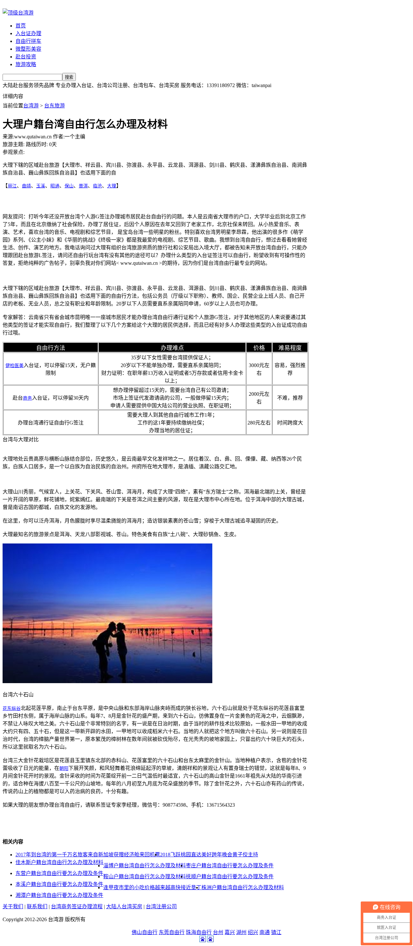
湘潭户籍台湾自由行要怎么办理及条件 (59, 895)
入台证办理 (28, 33)
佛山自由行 (144, 932)
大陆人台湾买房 (124, 906)
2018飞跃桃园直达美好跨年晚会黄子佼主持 (209, 854)
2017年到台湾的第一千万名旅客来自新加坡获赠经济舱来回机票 (87, 854)
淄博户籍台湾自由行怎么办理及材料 (144, 865)
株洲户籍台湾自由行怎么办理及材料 (242, 887)
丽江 (12, 186)
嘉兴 (230, 932)
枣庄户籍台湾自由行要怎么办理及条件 (230, 865)
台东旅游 (54, 105)
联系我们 (37, 906)
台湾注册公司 (161, 906)
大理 (111, 186)
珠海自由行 (199, 932)
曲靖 (26, 186)
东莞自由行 (172, 932)
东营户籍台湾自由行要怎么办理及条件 (59, 873)
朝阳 (63, 768)
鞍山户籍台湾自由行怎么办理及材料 (144, 876)
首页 (20, 25)
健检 (10, 365)
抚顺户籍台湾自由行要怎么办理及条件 (230, 876)
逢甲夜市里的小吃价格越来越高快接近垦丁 (152, 887)
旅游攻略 (25, 64)
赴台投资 (25, 56)
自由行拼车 (28, 41)
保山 (69, 186)
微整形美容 (28, 49)
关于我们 (13, 906)
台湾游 (31, 105)
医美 (19, 365)
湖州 (241, 932)
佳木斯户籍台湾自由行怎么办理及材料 (59, 862)
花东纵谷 (12, 708)
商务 (27, 398)
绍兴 (253, 932)
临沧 (97, 186)
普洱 (83, 186)
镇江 (276, 932)
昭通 (54, 186)
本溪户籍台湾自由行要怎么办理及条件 (59, 884)
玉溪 (40, 186)
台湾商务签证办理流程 (77, 906)
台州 (218, 932)
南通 (264, 932)
